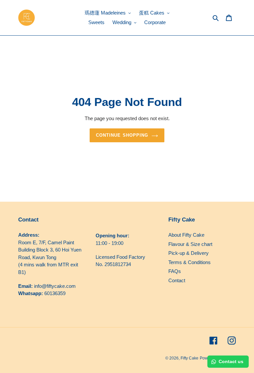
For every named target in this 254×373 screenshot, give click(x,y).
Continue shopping (122, 135)
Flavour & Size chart (190, 244)
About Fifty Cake (186, 235)
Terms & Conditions (189, 262)
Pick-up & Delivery (188, 253)
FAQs (174, 271)
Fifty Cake (189, 358)
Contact (176, 280)
